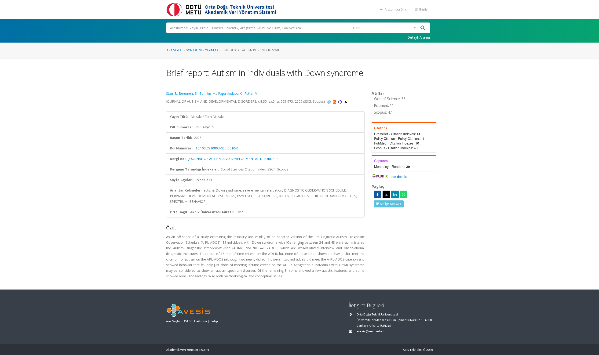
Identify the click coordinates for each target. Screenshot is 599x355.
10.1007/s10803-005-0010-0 (217, 148)
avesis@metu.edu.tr (371, 331)
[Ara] (422, 28)
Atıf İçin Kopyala (390, 204)
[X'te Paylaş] (386, 194)
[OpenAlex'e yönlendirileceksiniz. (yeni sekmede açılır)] (345, 101)
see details (399, 176)
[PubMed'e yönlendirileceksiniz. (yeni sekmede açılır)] (329, 101)
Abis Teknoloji (412, 350)
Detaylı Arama (418, 37)
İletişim (215, 321)
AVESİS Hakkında (195, 321)
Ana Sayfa (174, 50)
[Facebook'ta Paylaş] (377, 194)
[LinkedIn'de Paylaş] (395, 194)
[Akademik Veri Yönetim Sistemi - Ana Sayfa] (185, 9)
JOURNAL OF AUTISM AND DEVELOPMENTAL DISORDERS (233, 158)
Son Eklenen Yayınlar (202, 50)
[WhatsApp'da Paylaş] (403, 194)
